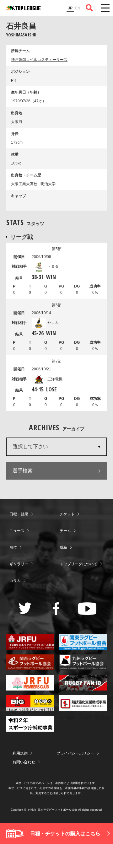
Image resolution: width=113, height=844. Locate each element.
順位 (13, 547)
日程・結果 (18, 514)
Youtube (87, 608)
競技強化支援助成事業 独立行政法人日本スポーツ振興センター (83, 703)
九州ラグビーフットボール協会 (83, 662)
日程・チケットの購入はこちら (65, 833)
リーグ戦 (21, 236)
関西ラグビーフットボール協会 (30, 662)
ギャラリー (18, 564)
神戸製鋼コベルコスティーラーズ (39, 59)
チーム (65, 531)
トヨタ (53, 266)
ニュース (16, 531)
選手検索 (23, 470)
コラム (15, 580)
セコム (53, 322)
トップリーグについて (78, 564)
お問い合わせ (24, 762)
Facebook (56, 608)
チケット (67, 514)
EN (77, 8)
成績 (63, 547)
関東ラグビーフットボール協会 (83, 641)
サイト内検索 (89, 8)
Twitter (25, 608)
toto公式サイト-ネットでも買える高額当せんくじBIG (30, 703)
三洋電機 (54, 379)
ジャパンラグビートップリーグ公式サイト (23, 8)
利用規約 (20, 753)
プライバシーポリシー (75, 753)
